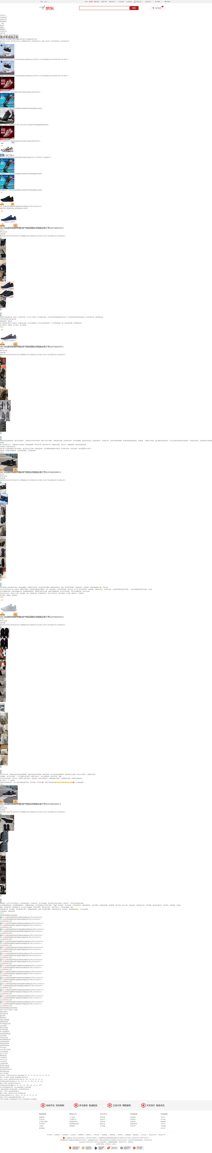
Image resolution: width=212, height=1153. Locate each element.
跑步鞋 (6, 35)
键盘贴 (2, 27)
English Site (152, 1135)
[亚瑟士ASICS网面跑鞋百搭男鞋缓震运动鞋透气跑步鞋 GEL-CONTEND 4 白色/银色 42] (7, 149)
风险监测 (128, 1135)
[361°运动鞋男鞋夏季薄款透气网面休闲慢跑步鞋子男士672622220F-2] (21, 935)
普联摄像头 (3, 21)
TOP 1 (2, 327)
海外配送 (72, 1126)
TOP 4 (2, 784)
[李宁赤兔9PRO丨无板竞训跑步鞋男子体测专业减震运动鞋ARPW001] (7, 84)
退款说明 (133, 1121)
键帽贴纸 (2, 29)
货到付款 (102, 1117)
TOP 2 (2, 452)
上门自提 (72, 1117)
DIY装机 (163, 1119)
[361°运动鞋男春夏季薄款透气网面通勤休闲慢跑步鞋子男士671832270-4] (9, 607)
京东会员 (121, 1)
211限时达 (73, 1119)
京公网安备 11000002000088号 (74, 1138)
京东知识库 (3, 17)
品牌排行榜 (3, 19)
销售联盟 (112, 1135)
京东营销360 (26, 1099)
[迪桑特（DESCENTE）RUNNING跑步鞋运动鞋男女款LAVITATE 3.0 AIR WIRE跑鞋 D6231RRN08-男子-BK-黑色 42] (7, 67)
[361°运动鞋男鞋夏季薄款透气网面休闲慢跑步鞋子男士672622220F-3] (9, 794)
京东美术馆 (3, 31)
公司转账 (102, 1126)
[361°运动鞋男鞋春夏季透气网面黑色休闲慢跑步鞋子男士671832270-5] (7, 198)
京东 (54, 9)
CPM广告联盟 (4, 1099)
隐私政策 (135, 1135)
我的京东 (111, 1)
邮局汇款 (102, 1124)
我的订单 (104, 1)
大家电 (41, 1126)
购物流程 (41, 1117)
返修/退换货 (133, 1124)
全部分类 (2, 15)
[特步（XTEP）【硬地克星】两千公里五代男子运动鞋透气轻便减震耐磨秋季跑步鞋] (7, 116)
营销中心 (88, 1135)
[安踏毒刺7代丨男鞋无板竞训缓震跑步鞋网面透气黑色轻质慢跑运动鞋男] (7, 100)
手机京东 (138, 1)
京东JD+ (163, 1128)
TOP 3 (2, 597)
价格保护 (133, 1119)
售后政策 (133, 1117)
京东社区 (120, 1135)
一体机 (2, 23)
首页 (1, 35)
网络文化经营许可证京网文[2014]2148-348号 (113, 1140)
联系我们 (57, 1135)
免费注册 (96, 1)
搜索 (134, 8)
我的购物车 (158, 8)
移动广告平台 (18, 1099)
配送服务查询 (74, 1121)
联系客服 (41, 1128)
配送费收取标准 (74, 1124)
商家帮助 (81, 1135)
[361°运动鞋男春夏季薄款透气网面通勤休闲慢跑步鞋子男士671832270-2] (9, 218)
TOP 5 (2, 913)
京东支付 (108, 1144)
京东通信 (163, 1126)
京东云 (114, 1144)
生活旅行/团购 (43, 1121)
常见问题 (41, 1124)
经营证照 (130, 1142)
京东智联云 (33, 1099)
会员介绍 (41, 1119)
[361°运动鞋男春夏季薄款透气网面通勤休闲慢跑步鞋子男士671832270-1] (9, 337)
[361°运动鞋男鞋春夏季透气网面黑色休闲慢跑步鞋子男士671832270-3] (21, 923)
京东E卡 (163, 1124)
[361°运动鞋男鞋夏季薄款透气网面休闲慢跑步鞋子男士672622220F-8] (21, 947)
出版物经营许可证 (93, 1140)
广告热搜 (11, 1099)
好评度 (5, 232)
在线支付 (102, 1119)
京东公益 (143, 1135)
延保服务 (163, 1121)
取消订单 (133, 1126)
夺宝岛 (163, 1117)
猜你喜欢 (2, 43)
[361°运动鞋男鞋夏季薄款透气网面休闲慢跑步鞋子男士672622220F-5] (9, 462)
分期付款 (102, 1121)
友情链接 (104, 1135)
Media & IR (162, 1135)
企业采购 (129, 1)
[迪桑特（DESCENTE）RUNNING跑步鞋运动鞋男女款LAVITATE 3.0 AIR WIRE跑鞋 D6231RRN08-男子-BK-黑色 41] (7, 51)
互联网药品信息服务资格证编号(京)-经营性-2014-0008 (114, 1138)
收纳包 (2, 25)
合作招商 (73, 1135)
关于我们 (49, 1135)
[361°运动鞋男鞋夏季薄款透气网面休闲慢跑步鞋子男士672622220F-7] (21, 917)
